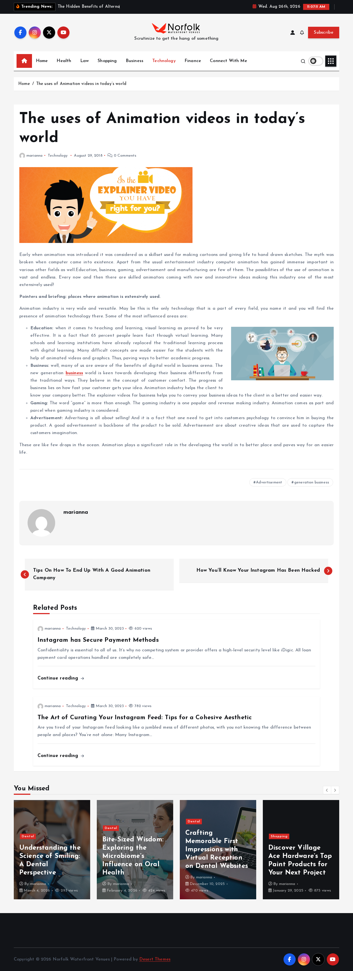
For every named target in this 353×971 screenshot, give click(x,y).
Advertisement (269, 482)
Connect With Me (228, 61)
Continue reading (59, 678)
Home (42, 61)
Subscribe (323, 32)
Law (84, 61)
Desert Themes (154, 959)
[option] (52, 849)
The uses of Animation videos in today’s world (81, 84)
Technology (164, 61)
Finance (192, 61)
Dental (28, 836)
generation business (311, 482)
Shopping (107, 61)
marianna (34, 156)
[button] (327, 790)
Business (134, 61)
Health (64, 61)
